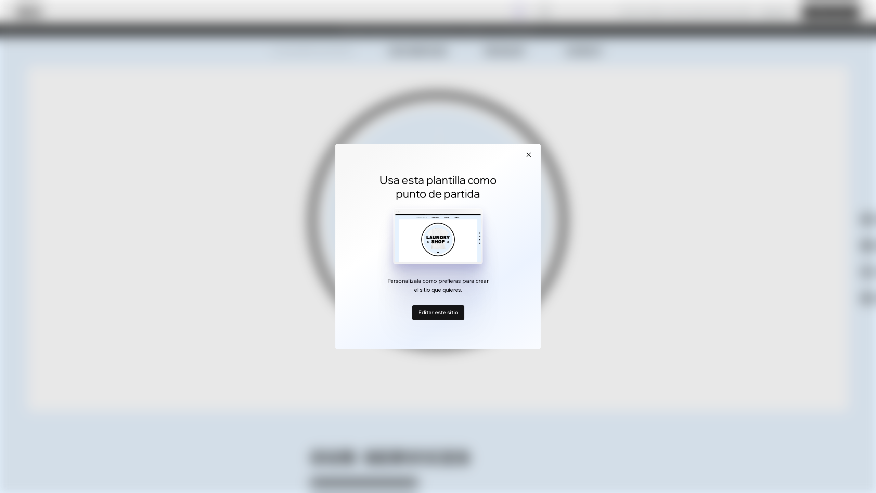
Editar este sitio (438, 312)
